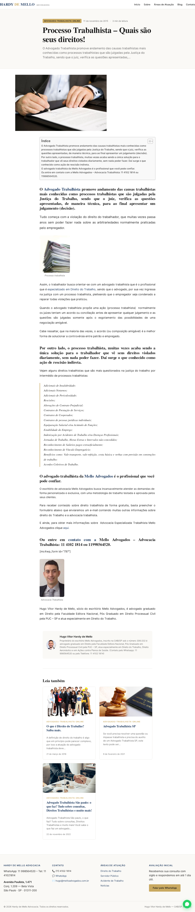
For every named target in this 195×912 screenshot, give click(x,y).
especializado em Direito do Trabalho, (72, 289)
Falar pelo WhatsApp (165, 887)
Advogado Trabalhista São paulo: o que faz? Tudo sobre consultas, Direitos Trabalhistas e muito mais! (69, 806)
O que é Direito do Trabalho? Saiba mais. (65, 728)
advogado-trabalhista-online (62, 21)
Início (137, 4)
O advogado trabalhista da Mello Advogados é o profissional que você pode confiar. (88, 168)
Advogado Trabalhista (62, 189)
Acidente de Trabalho (112, 880)
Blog (179, 4)
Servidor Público (110, 875)
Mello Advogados (98, 476)
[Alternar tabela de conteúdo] (148, 141)
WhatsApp (61, 875)
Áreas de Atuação (164, 4)
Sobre (147, 4)
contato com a (83, 539)
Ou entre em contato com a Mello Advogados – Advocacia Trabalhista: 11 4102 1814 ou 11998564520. (89, 174)
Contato (190, 4)
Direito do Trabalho (111, 871)
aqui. (66, 527)
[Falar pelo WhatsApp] (187, 904)
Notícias (105, 885)
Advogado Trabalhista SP (119, 726)
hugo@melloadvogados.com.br (72, 880)
